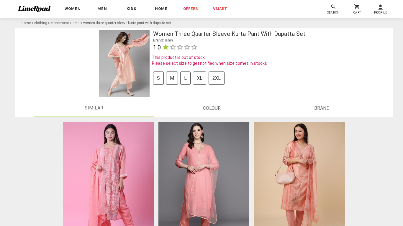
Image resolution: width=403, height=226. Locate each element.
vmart (220, 8)
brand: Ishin (163, 40)
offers (190, 8)
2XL (216, 78)
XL (199, 78)
